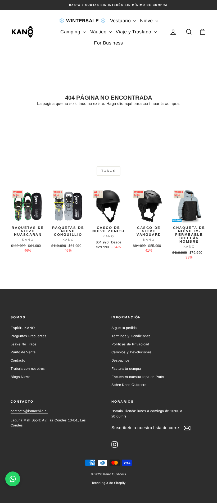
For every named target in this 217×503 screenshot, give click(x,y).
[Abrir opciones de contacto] (12, 478)
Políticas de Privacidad (130, 344)
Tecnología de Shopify (109, 483)
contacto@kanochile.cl (29, 411)
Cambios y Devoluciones (131, 352)
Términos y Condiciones (131, 336)
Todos (108, 171)
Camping (71, 31)
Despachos (120, 360)
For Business (108, 43)
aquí (129, 103)
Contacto (18, 360)
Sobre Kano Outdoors (128, 385)
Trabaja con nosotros (28, 369)
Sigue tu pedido (124, 328)
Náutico (98, 31)
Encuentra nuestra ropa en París (137, 377)
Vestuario (121, 20)
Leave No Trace (23, 344)
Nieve (147, 20)
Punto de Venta (23, 352)
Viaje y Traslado (134, 31)
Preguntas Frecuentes (29, 336)
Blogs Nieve (20, 377)
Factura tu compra (126, 369)
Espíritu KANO (23, 328)
